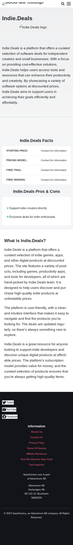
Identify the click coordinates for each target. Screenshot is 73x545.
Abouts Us (36, 431)
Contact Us (36, 437)
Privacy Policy (36, 442)
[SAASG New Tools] (22, 3)
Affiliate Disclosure (36, 453)
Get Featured (36, 464)
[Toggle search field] (63, 4)
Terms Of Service (36, 448)
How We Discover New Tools (37, 459)
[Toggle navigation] (68, 4)
